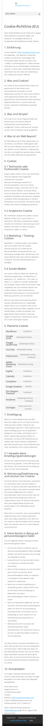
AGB (31, 720)
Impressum (11, 718)
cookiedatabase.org (11, 710)
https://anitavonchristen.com (28, 52)
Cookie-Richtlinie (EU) (18, 720)
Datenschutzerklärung (27, 718)
